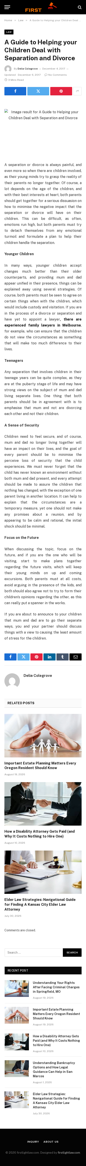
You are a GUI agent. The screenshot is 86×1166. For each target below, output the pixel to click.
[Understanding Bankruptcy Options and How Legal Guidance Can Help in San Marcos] (17, 1068)
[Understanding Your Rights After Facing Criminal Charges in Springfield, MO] (17, 988)
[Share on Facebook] (15, 91)
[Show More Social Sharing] (77, 91)
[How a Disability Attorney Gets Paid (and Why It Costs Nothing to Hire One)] (43, 804)
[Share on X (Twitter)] (38, 91)
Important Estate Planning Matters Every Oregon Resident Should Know (56, 1014)
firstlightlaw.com (69, 1152)
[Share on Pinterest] (61, 91)
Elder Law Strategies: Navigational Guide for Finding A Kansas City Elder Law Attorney (40, 904)
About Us (51, 1141)
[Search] (79, 7)
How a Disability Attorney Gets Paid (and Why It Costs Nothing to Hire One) (56, 1040)
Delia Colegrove (28, 68)
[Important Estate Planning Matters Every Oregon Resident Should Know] (43, 735)
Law (9, 32)
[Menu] (7, 7)
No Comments (57, 74)
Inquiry (33, 1141)
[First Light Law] (43, 7)
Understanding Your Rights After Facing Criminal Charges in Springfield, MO (56, 987)
